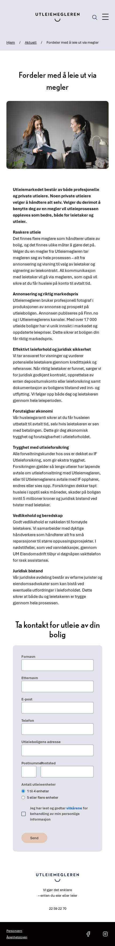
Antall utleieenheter (38, 784)
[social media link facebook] (88, 934)
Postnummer (28, 763)
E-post (26, 699)
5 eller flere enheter (42, 797)
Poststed (48, 763)
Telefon (27, 720)
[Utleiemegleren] (58, 17)
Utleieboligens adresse (41, 741)
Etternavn (29, 677)
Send (34, 837)
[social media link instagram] (105, 934)
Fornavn (28, 656)
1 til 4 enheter (38, 791)
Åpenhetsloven (16, 937)
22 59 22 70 (57, 908)
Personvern (14, 931)
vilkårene (74, 808)
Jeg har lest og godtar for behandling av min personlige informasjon (59, 814)
